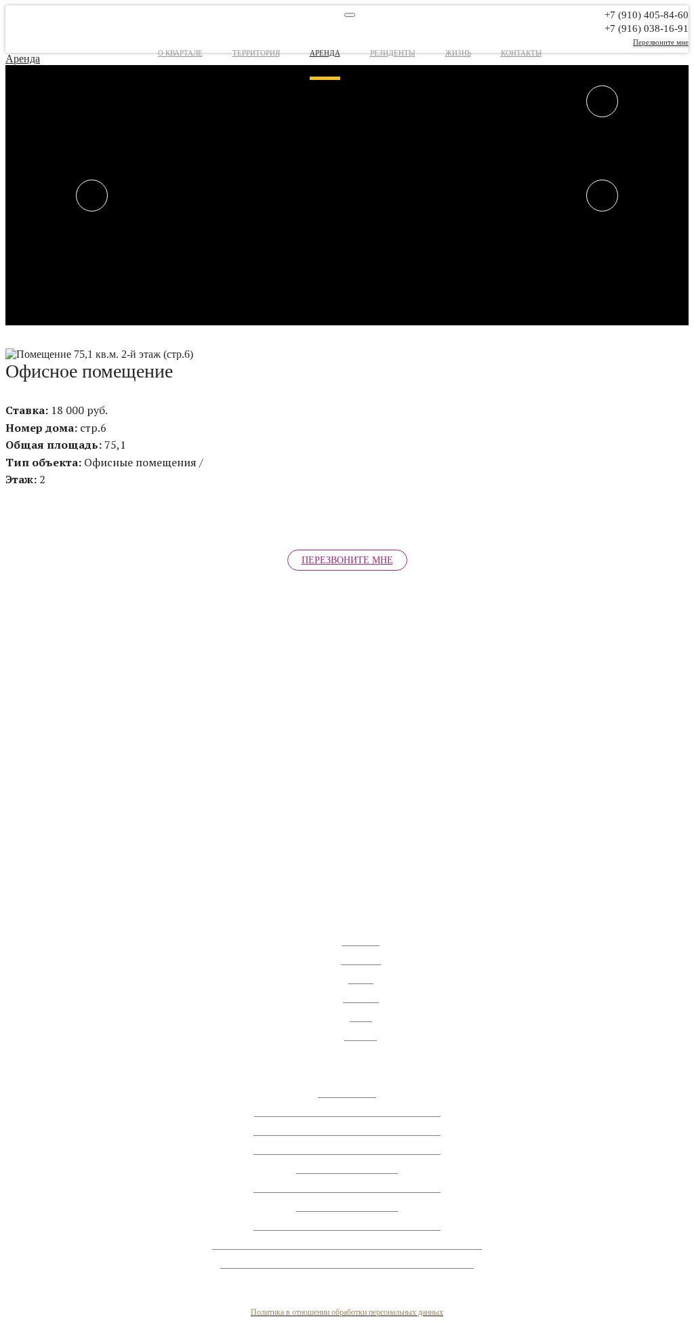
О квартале (180, 53)
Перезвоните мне (661, 42)
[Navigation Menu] (349, 15)
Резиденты (392, 53)
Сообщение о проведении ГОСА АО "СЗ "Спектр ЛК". (347, 1111)
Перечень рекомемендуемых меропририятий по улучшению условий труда (347, 1263)
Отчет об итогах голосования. (347, 1168)
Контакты (521, 53)
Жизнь (458, 53)
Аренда (325, 53)
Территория (256, 53)
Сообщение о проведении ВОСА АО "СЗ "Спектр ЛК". (347, 1130)
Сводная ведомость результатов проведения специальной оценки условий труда (347, 1244)
